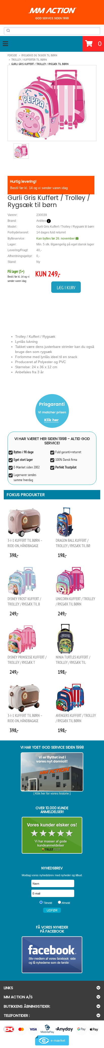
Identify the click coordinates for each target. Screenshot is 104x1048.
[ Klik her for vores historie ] (52, 793)
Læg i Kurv (66, 288)
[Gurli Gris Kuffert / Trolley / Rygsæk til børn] (52, 103)
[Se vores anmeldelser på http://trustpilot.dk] (52, 835)
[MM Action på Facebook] (52, 954)
